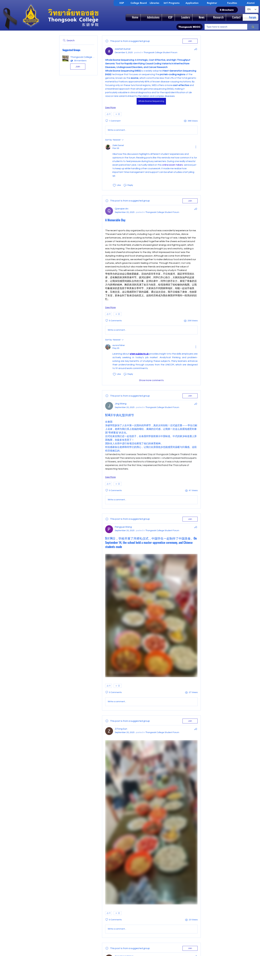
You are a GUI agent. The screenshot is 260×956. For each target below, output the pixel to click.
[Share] (196, 49)
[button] (78, 63)
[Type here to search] (252, 27)
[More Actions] (196, 147)
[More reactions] (118, 114)
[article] (151, 113)
